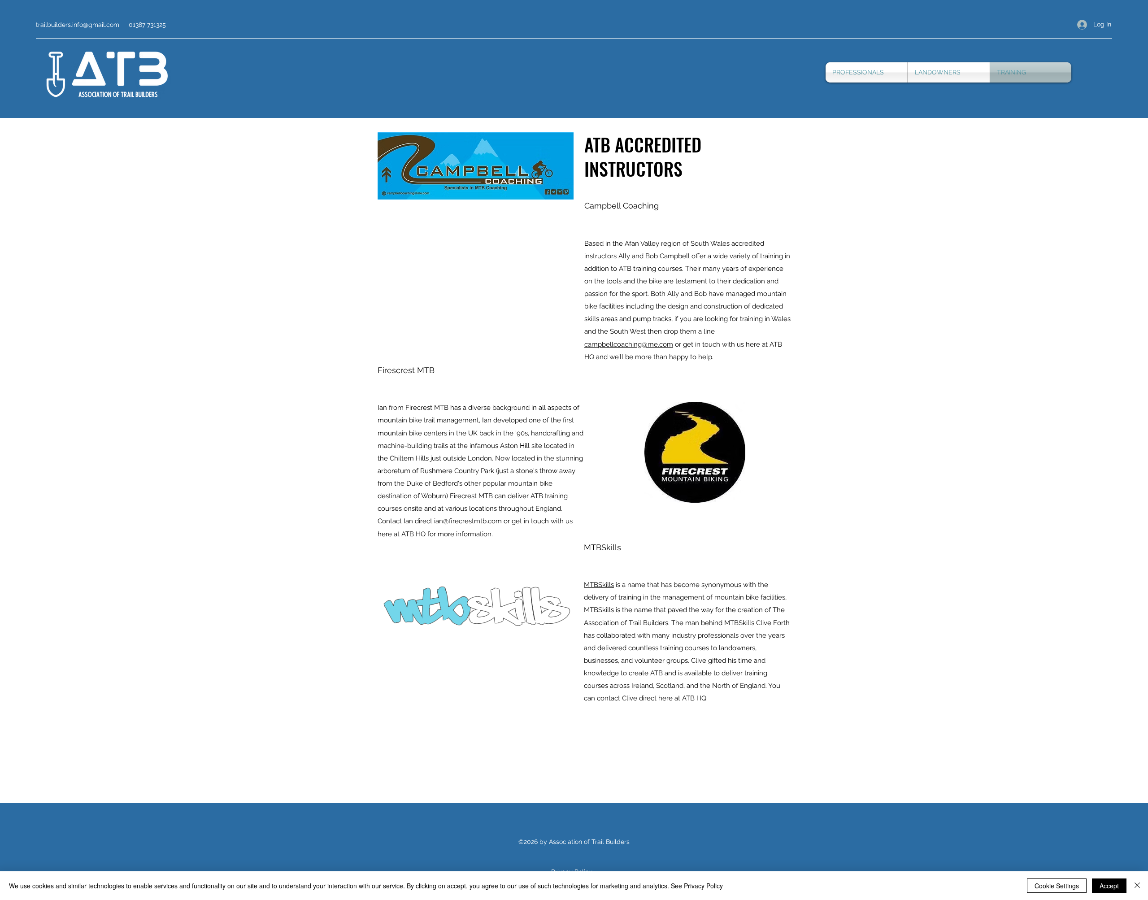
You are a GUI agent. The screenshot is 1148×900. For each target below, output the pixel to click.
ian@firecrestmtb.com (468, 521)
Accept (1109, 885)
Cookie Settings (1057, 885)
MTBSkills (599, 585)
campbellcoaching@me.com (628, 344)
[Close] (1137, 885)
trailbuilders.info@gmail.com (77, 24)
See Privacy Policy (697, 885)
